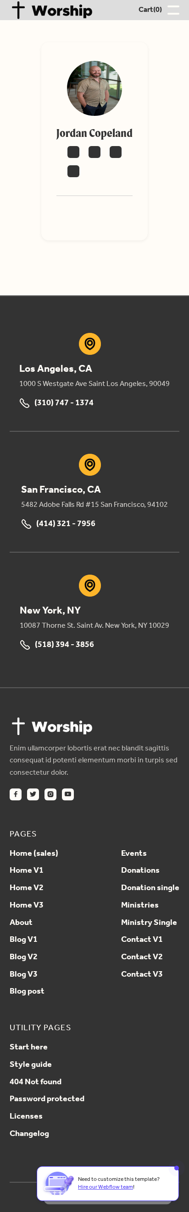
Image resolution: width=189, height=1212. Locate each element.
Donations (140, 871)
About (21, 923)
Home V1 (27, 871)
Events (134, 854)
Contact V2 (142, 957)
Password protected (47, 1099)
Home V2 (27, 888)
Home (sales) (34, 854)
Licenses (26, 1117)
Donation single (150, 888)
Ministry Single (149, 923)
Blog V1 (24, 940)
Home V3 (27, 906)
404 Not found (35, 1082)
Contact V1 (142, 940)
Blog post (27, 992)
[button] (150, 10)
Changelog (29, 1134)
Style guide (31, 1065)
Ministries (140, 906)
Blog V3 (24, 975)
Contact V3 (142, 975)
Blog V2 (24, 957)
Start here (29, 1048)
